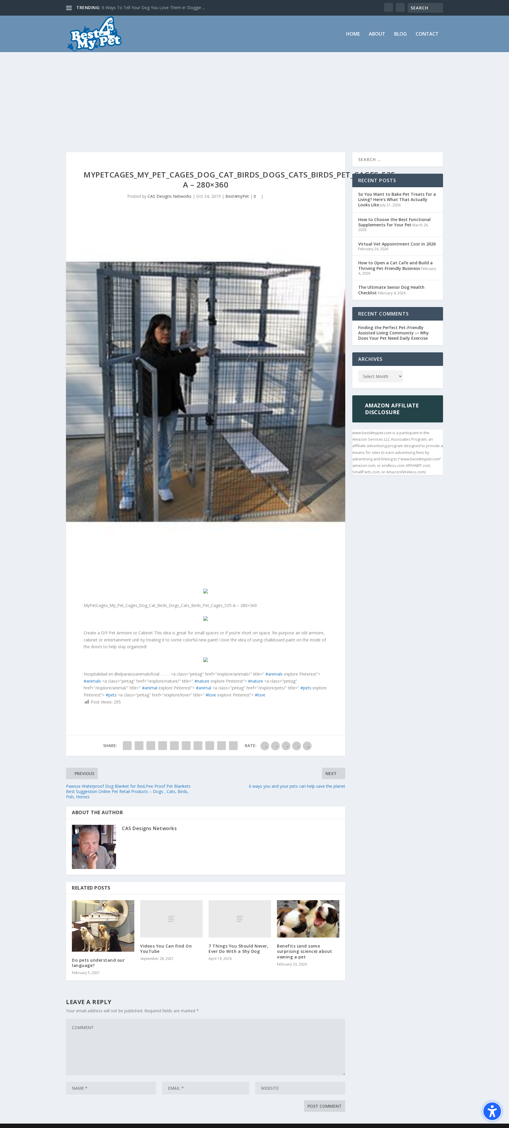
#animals (274, 674)
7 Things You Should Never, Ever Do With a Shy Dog (238, 948)
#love (211, 695)
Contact (427, 34)
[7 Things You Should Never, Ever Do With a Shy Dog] (240, 919)
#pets (305, 688)
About (377, 34)
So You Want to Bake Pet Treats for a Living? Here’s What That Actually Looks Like (397, 199)
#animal (149, 688)
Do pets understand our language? (98, 962)
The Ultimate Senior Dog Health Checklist (391, 289)
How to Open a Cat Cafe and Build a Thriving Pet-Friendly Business (395, 265)
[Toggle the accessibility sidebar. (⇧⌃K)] (492, 1111)
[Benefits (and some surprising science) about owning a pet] (308, 919)
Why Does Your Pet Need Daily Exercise (393, 335)
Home (353, 34)
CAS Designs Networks (169, 196)
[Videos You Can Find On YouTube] (171, 919)
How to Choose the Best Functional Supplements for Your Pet (394, 222)
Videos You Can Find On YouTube (166, 948)
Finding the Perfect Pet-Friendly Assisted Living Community (391, 330)
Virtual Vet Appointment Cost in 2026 (397, 244)
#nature (201, 681)
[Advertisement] (254, 96)
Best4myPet (237, 196)
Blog (400, 34)
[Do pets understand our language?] (103, 926)
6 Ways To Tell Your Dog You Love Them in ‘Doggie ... (153, 7)
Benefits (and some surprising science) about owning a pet (304, 951)
